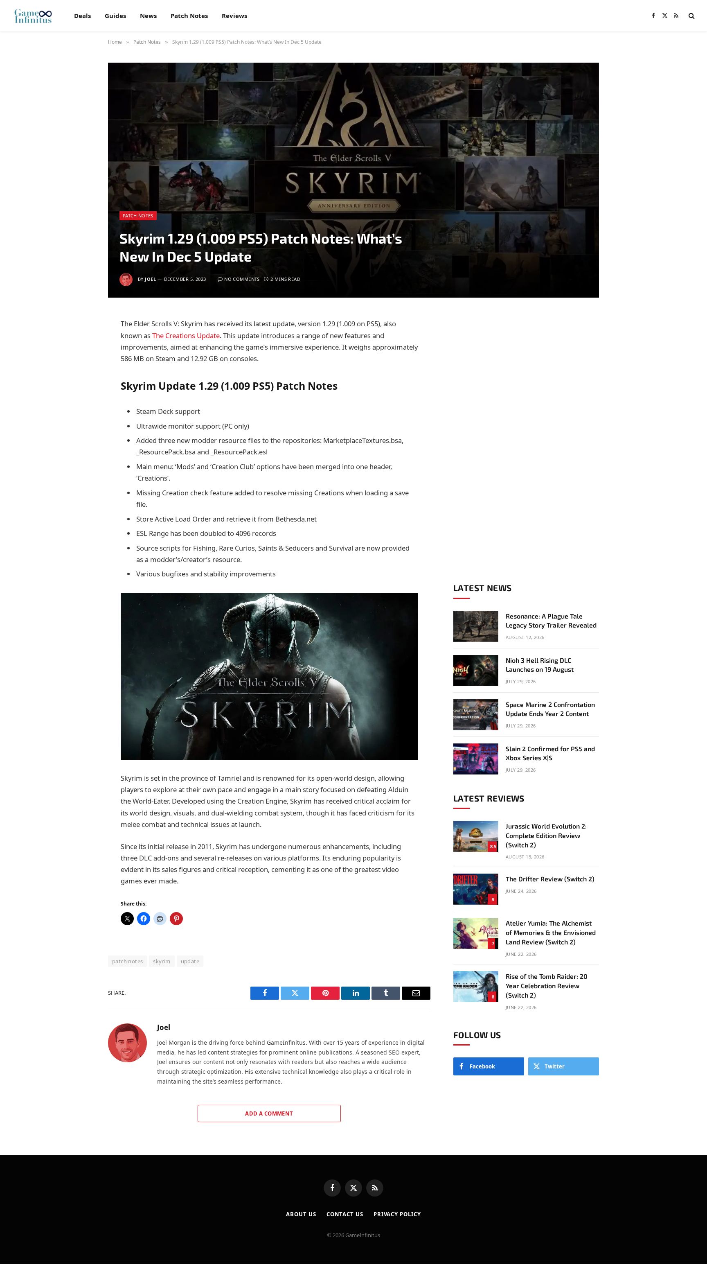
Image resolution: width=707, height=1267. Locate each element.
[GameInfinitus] (32, 15)
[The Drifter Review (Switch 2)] (475, 889)
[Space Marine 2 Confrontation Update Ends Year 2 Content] (475, 714)
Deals (82, 15)
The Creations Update (186, 335)
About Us (301, 1214)
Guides (115, 15)
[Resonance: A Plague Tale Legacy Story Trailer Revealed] (475, 626)
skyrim (161, 961)
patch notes (127, 961)
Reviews (234, 15)
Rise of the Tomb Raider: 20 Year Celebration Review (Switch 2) (547, 985)
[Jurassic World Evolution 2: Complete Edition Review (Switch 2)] (475, 836)
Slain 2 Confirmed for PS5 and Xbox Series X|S (550, 753)
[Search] (691, 16)
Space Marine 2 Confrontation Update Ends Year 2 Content (550, 709)
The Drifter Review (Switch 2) (550, 879)
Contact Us (344, 1214)
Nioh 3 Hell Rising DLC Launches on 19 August (540, 664)
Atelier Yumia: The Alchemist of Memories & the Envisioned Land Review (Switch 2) (551, 932)
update (190, 961)
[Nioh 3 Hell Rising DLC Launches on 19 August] (475, 670)
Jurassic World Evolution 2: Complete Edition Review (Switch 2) (546, 835)
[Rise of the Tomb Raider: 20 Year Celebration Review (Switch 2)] (475, 986)
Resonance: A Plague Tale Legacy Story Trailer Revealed (551, 620)
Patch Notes (189, 15)
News (148, 15)
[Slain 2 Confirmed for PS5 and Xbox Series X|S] (475, 759)
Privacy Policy (397, 1214)
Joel (150, 279)
